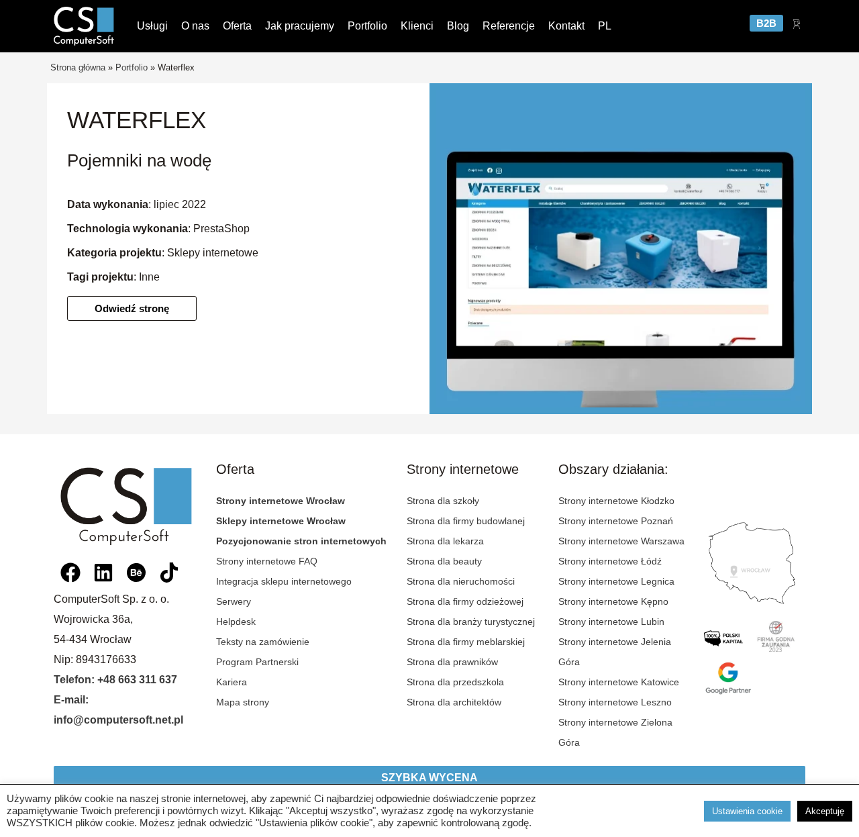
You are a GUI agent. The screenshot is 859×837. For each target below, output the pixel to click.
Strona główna (77, 67)
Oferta (237, 26)
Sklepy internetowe (212, 252)
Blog (458, 26)
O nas (195, 26)
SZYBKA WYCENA (429, 777)
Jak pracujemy (299, 26)
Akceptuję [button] (824, 811)
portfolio (131, 67)
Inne (149, 277)
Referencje (509, 26)
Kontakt (566, 26)
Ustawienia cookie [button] (747, 811)
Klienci (417, 26)
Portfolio (367, 26)
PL (604, 26)
